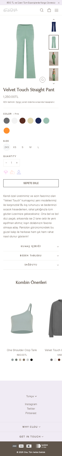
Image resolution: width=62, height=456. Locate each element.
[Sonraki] (54, 82)
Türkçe (30, 396)
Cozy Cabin (22, 120)
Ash (6, 120)
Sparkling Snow (14, 120)
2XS (6, 147)
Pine (46, 120)
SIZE (6, 141)
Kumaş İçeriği (31, 246)
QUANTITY (9, 156)
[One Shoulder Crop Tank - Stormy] (27, 360)
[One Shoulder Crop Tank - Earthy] (12, 360)
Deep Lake (38, 120)
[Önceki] (54, 20)
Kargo (19, 102)
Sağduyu (31, 265)
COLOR (11, 114)
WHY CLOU (30, 426)
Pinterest (31, 413)
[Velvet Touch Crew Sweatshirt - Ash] (51, 360)
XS (14, 147)
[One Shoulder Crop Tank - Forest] (16, 360)
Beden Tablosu (31, 256)
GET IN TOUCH (30, 436)
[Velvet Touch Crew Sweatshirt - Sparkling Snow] (55, 360)
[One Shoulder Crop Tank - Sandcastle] (20, 360)
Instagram (31, 404)
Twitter (31, 408)
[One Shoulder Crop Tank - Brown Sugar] (24, 360)
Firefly (6, 130)
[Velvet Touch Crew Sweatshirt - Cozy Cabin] (59, 360)
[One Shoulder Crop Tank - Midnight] (31, 360)
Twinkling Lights (30, 120)
